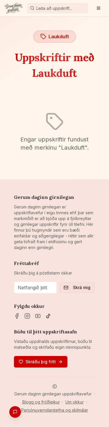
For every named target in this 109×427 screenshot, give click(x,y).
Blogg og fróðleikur (41, 401)
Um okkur (74, 401)
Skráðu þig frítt (41, 361)
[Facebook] (17, 316)
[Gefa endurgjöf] (15, 412)
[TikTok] (48, 316)
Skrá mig (81, 287)
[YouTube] (38, 316)
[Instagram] (27, 316)
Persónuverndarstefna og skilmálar (54, 410)
